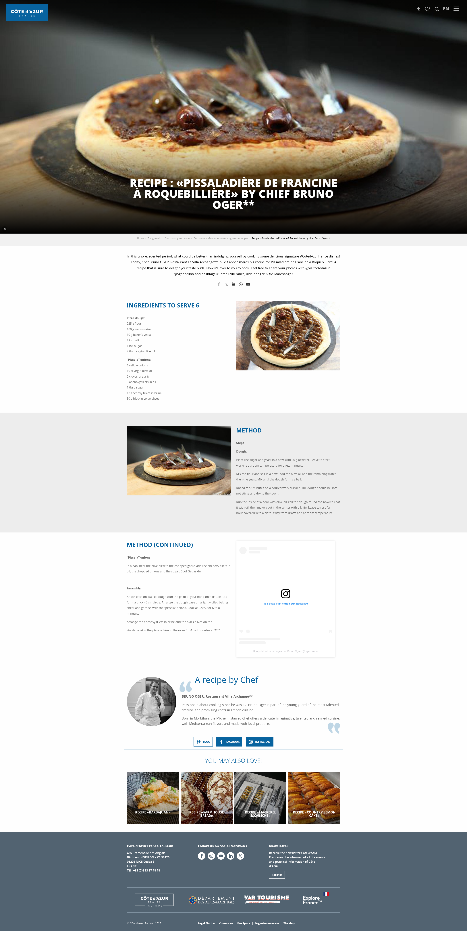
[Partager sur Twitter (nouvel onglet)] (226, 285)
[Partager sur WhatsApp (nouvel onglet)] (241, 285)
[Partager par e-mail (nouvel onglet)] (248, 285)
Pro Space (243, 923)
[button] (437, 9)
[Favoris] (427, 9)
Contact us (226, 923)
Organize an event (267, 923)
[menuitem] (27, 12)
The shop (289, 923)
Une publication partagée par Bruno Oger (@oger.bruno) (286, 651)
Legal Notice (206, 923)
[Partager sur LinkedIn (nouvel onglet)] (233, 285)
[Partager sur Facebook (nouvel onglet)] (219, 285)
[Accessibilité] (418, 9)
